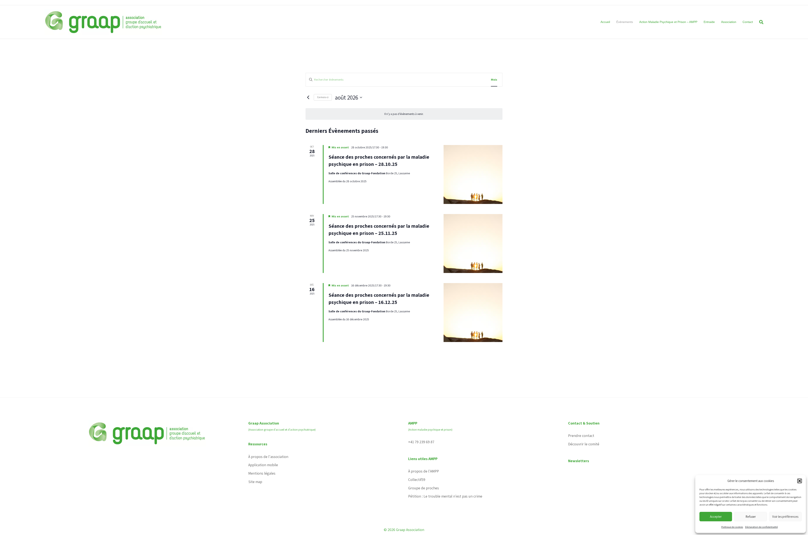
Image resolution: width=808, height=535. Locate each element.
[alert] (404, 114)
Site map (255, 481)
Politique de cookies (732, 526)
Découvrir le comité (583, 444)
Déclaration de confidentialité (761, 526)
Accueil (605, 22)
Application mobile (263, 464)
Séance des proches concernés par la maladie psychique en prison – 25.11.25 (378, 229)
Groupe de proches (423, 488)
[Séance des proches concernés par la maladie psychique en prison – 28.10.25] (473, 174)
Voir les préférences (785, 517)
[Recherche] (759, 22)
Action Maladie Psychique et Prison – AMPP (668, 22)
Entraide (709, 22)
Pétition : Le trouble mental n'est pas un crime (445, 496)
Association (728, 22)
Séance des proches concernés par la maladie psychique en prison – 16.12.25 (378, 298)
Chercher (475, 79)
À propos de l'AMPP (423, 471)
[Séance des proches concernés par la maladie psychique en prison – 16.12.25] (473, 312)
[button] (799, 481)
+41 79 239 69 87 (421, 441)
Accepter (716, 517)
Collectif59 (416, 479)
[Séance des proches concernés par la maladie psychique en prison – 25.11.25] (473, 243)
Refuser (751, 517)
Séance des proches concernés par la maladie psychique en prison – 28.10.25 (378, 160)
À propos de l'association (268, 456)
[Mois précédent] (308, 97)
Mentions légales (261, 473)
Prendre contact (581, 435)
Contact (748, 22)
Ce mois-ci (322, 97)
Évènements (624, 22)
